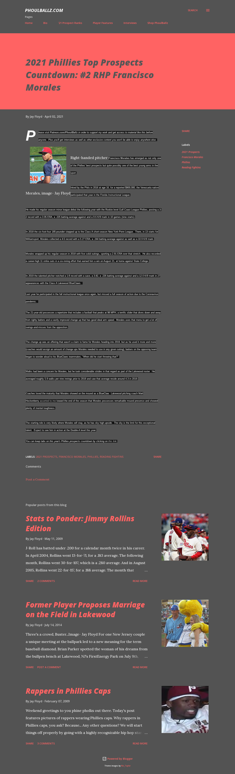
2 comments (46, 581)
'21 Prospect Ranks (70, 23)
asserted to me (48, 400)
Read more (140, 581)
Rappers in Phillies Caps (68, 691)
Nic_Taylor (126, 766)
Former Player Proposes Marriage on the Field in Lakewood (85, 609)
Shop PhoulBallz (157, 23)
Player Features (103, 23)
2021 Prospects (191, 152)
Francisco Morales (119, 158)
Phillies (186, 162)
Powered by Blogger (120, 758)
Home (28, 23)
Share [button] (186, 131)
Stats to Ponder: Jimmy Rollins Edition (80, 523)
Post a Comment (37, 479)
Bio (45, 23)
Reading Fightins (191, 167)
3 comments (46, 743)
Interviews (130, 23)
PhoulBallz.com (44, 10)
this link (112, 441)
